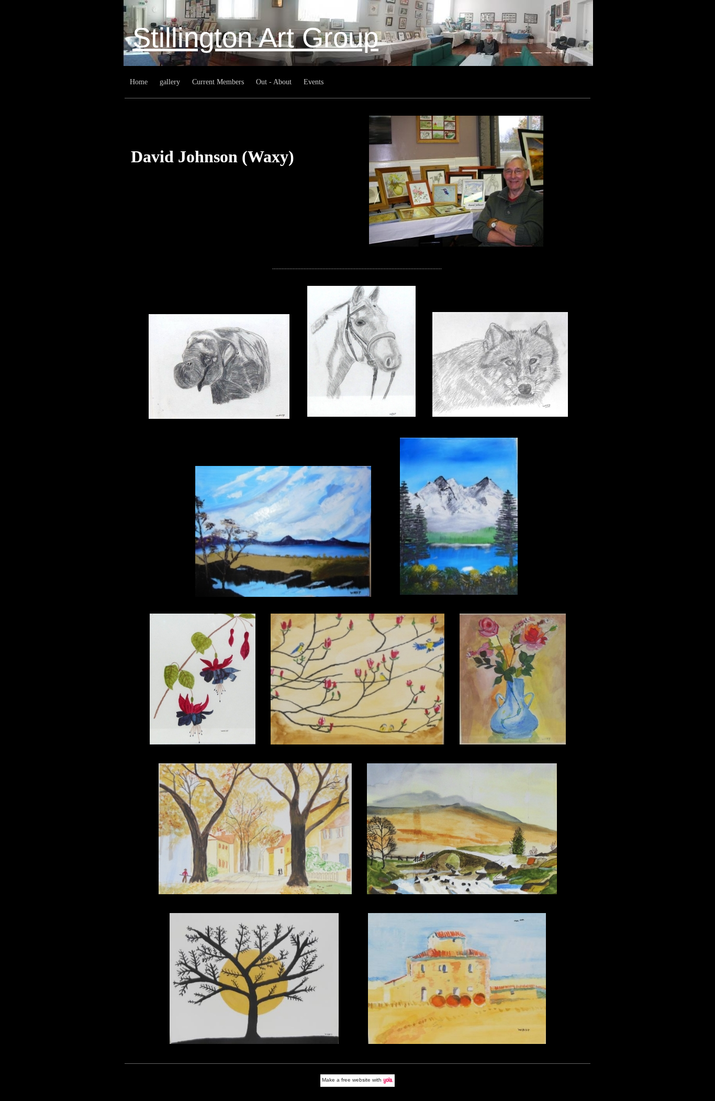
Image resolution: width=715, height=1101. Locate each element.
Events (313, 82)
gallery (170, 82)
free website (356, 1080)
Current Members (218, 82)
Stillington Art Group (255, 37)
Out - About (274, 82)
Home (139, 82)
